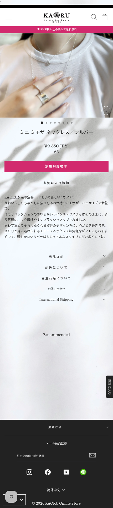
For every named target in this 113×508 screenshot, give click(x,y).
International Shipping (56, 299)
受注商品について (56, 278)
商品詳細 (56, 257)
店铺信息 (55, 427)
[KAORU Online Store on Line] (87, 472)
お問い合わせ (56, 289)
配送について (56, 267)
